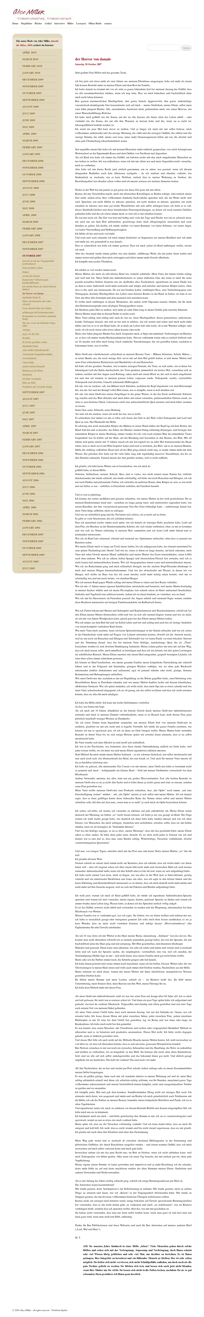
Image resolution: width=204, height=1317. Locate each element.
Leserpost (81, 23)
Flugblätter (26, 23)
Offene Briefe (95, 23)
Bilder (70, 23)
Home (15, 23)
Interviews (59, 23)
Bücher (38, 23)
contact (108, 23)
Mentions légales (59, 1310)
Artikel (48, 23)
